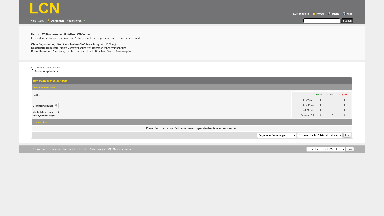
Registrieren (74, 20)
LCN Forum (37, 67)
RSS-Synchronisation (119, 149)
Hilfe (349, 13)
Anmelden (57, 20)
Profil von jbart (53, 67)
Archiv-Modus (97, 149)
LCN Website (301, 13)
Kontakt (83, 149)
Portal (320, 13)
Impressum (54, 149)
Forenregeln (69, 149)
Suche (335, 13)
